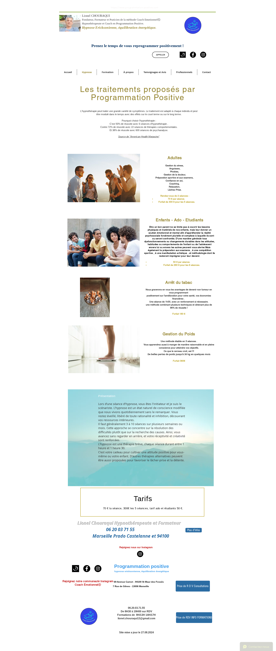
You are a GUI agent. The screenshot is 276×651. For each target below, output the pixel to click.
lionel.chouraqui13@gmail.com (136, 618)
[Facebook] (193, 55)
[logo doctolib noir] (183, 55)
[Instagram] (203, 55)
